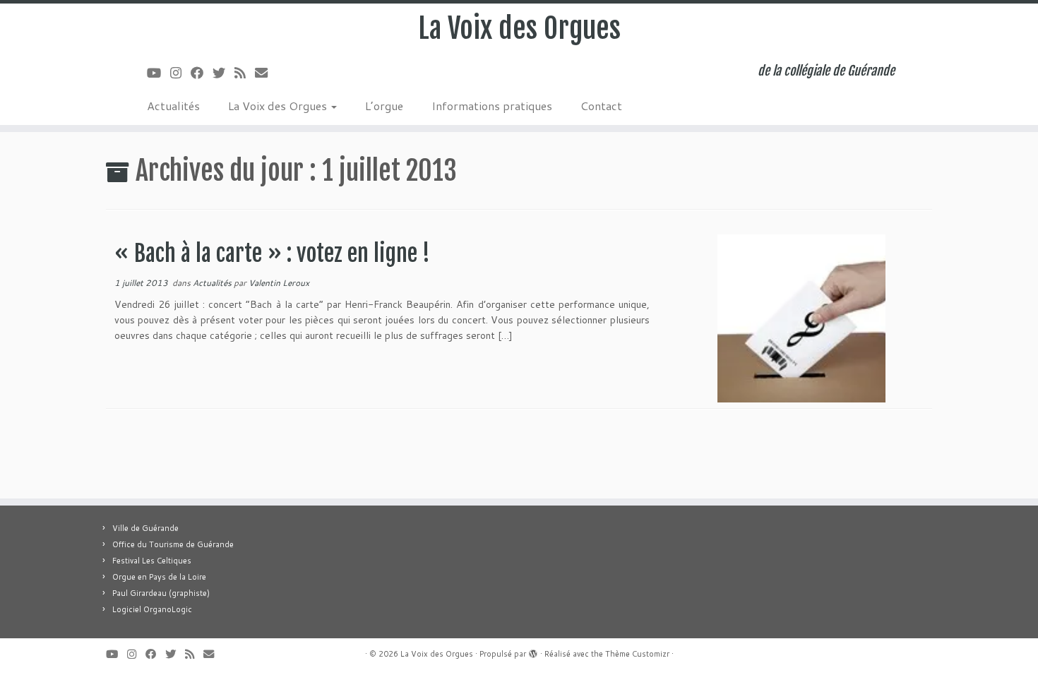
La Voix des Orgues (519, 28)
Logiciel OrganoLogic (152, 609)
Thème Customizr (637, 653)
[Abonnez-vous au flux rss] (244, 73)
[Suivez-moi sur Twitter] (223, 73)
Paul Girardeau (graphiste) (161, 593)
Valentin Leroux (279, 283)
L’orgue (384, 105)
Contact (601, 105)
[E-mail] (266, 73)
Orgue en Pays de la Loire (159, 577)
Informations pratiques (491, 105)
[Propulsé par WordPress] (533, 651)
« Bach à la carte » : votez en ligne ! (272, 253)
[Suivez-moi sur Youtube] (158, 73)
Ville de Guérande (145, 528)
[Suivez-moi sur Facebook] (202, 73)
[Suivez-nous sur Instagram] (180, 73)
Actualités (173, 105)
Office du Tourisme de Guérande (173, 544)
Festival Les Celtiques (151, 560)
